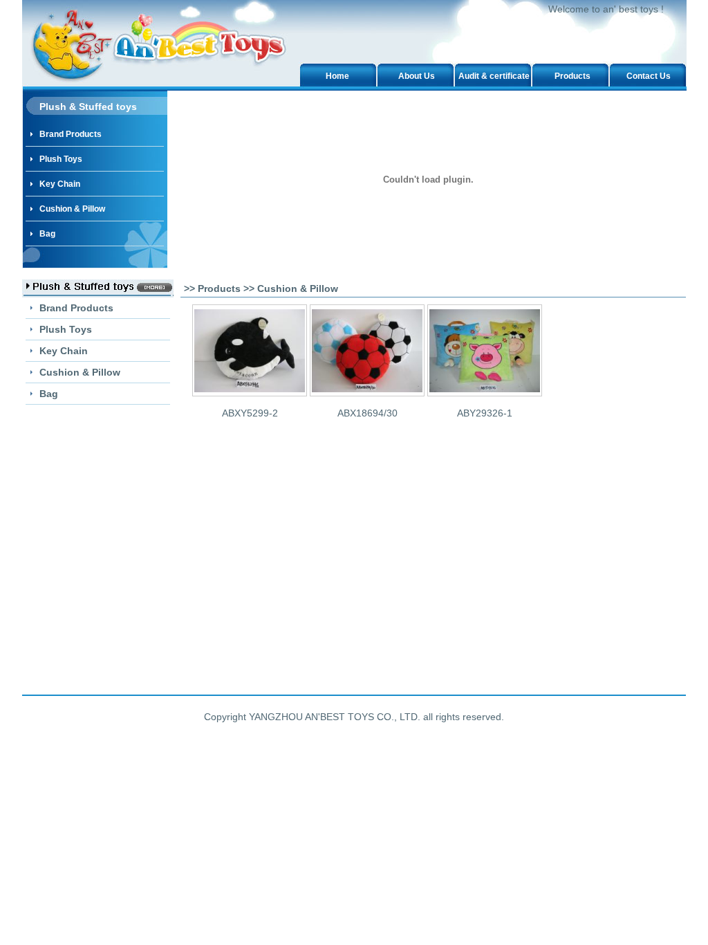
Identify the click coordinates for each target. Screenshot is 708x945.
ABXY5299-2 (250, 413)
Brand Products (70, 134)
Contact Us (648, 76)
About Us (416, 76)
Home (337, 76)
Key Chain (59, 184)
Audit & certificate (494, 76)
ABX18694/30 (367, 413)
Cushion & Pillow (72, 209)
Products (572, 76)
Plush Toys (60, 159)
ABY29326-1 (484, 413)
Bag (47, 234)
